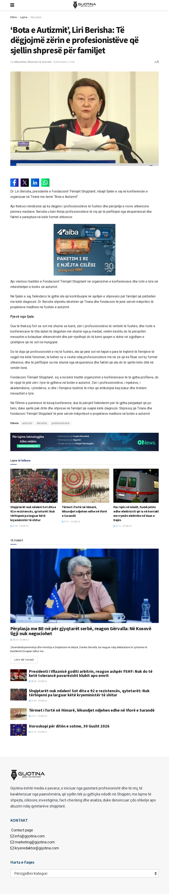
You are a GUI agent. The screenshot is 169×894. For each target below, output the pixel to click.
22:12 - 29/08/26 (123, 526)
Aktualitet (36, 17)
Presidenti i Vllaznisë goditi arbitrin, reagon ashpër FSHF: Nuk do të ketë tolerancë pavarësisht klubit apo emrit (91, 673)
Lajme (23, 17)
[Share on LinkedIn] (35, 182)
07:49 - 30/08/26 (20, 526)
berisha (42, 423)
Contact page (21, 830)
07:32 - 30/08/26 (39, 732)
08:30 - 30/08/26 (20, 640)
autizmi (27, 423)
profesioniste (60, 423)
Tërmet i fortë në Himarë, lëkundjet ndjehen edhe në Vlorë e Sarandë (84, 511)
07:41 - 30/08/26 (72, 522)
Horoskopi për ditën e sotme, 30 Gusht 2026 (69, 726)
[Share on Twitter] (25, 182)
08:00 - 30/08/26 (39, 681)
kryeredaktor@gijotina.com (37, 848)
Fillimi (13, 17)
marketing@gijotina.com (35, 842)
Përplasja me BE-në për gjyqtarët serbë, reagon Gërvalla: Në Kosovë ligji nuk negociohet (80, 631)
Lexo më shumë (24, 660)
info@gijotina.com (30, 836)
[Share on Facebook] (14, 182)
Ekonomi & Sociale (39, 61)
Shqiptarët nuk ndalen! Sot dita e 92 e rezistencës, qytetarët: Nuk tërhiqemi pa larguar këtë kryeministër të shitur (89, 692)
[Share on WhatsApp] (45, 182)
